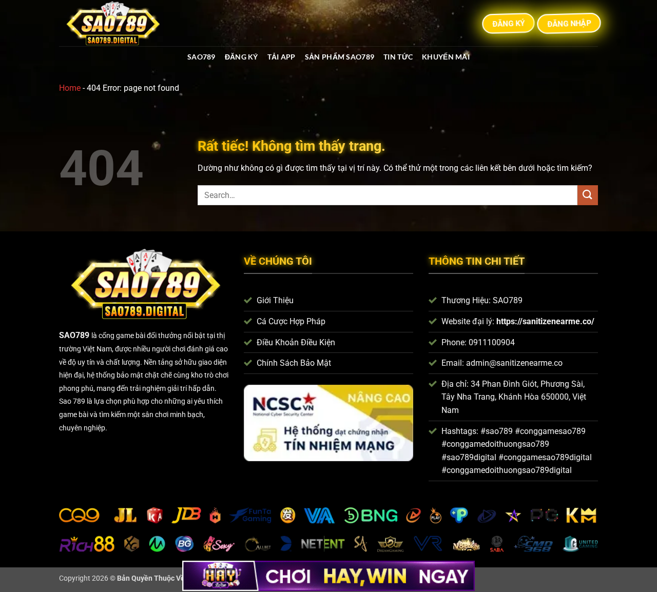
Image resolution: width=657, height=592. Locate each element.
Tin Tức (398, 56)
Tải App (281, 56)
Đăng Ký (241, 56)
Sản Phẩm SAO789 (339, 56)
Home (70, 88)
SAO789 (201, 56)
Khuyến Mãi (446, 56)
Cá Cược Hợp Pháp (291, 321)
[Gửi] (587, 195)
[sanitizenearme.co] (117, 23)
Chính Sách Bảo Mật (294, 363)
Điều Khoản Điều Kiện (296, 342)
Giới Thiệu (275, 300)
